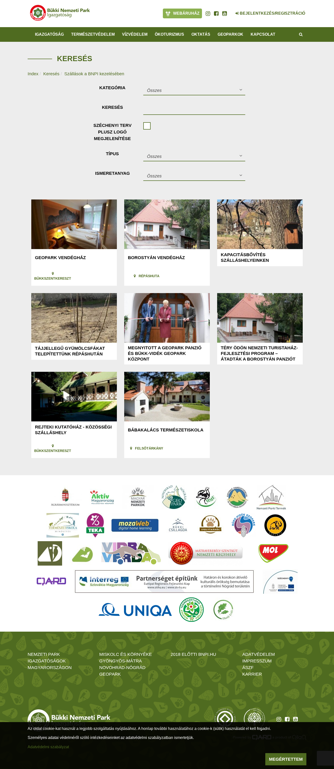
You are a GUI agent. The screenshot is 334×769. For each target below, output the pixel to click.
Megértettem (286, 759)
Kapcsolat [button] (263, 34)
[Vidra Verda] (131, 553)
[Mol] (273, 553)
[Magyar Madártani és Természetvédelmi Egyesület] (206, 497)
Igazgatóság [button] (49, 34)
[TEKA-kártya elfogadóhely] (95, 525)
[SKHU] (164, 581)
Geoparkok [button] (230, 34)
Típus (112, 153)
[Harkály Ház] (50, 553)
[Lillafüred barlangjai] (81, 553)
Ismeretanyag (112, 173)
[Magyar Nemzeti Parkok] (138, 497)
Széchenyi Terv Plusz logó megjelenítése (112, 132)
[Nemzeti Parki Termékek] (271, 497)
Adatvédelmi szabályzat (48, 747)
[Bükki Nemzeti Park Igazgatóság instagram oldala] (208, 13)
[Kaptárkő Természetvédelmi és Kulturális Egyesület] (237, 497)
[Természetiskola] (62, 525)
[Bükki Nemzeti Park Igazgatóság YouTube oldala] (224, 13)
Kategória (112, 87)
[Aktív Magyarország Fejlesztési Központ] (102, 497)
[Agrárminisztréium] (65, 497)
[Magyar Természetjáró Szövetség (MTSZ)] (191, 609)
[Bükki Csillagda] (178, 525)
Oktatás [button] (200, 34)
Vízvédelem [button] (134, 34)
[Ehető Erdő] (223, 609)
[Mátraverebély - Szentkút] (205, 553)
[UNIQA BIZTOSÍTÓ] (135, 609)
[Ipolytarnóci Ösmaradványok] (210, 525)
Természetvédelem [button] (93, 34)
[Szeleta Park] (275, 525)
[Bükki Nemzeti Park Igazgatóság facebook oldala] (216, 13)
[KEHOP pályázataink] (280, 581)
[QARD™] (51, 581)
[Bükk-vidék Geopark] (243, 525)
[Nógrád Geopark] (174, 497)
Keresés (51, 73)
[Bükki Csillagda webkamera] (230, 11)
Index (33, 73)
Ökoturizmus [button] (169, 34)
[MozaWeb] (134, 525)
